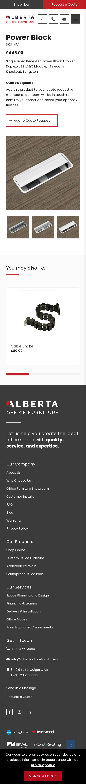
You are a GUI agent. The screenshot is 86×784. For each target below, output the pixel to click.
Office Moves (16, 619)
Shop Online (15, 550)
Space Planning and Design (27, 595)
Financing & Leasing (21, 603)
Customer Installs (20, 496)
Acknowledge (43, 776)
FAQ (9, 504)
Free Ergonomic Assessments (29, 627)
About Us (13, 472)
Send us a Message (21, 688)
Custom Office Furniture (25, 558)
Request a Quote (64, 4)
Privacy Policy (17, 528)
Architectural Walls (21, 566)
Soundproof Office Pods (25, 574)
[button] (17, 374)
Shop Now (21, 4)
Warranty (14, 520)
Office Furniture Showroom (27, 488)
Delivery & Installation (23, 611)
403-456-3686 (23, 649)
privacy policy (43, 765)
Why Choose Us (18, 480)
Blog (9, 512)
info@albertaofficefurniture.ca (35, 659)
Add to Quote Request (32, 120)
